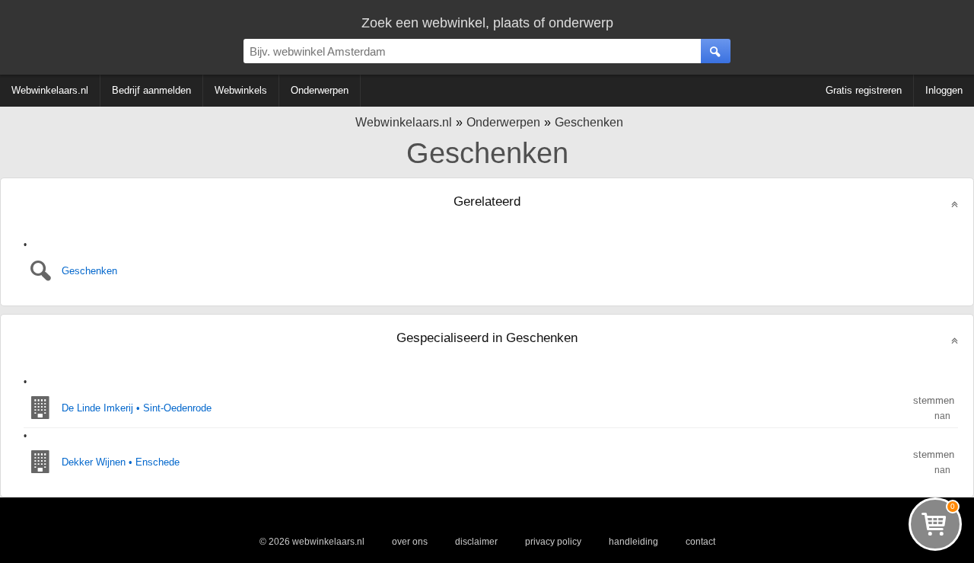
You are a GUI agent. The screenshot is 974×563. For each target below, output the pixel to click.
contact (700, 541)
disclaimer (476, 541)
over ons (410, 541)
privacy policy (553, 541)
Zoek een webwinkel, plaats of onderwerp (487, 22)
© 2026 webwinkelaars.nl (311, 541)
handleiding (633, 541)
